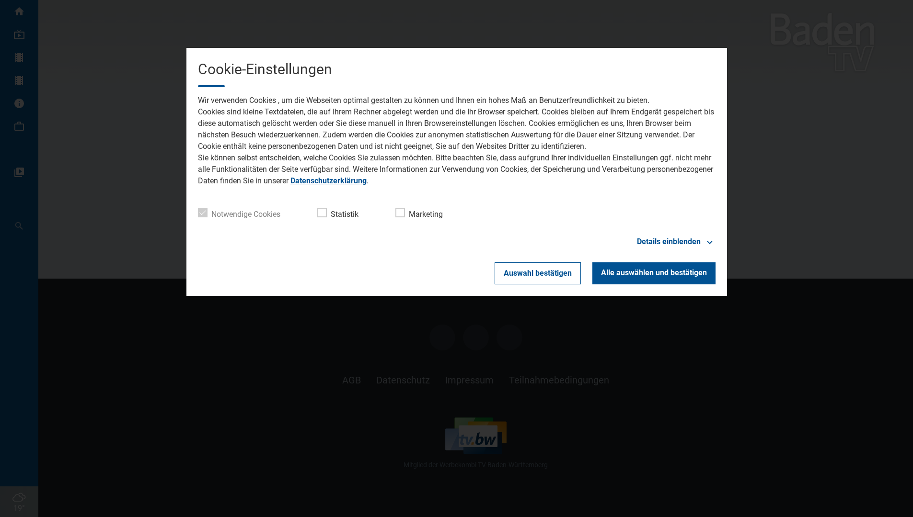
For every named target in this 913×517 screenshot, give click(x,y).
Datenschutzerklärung (328, 180)
